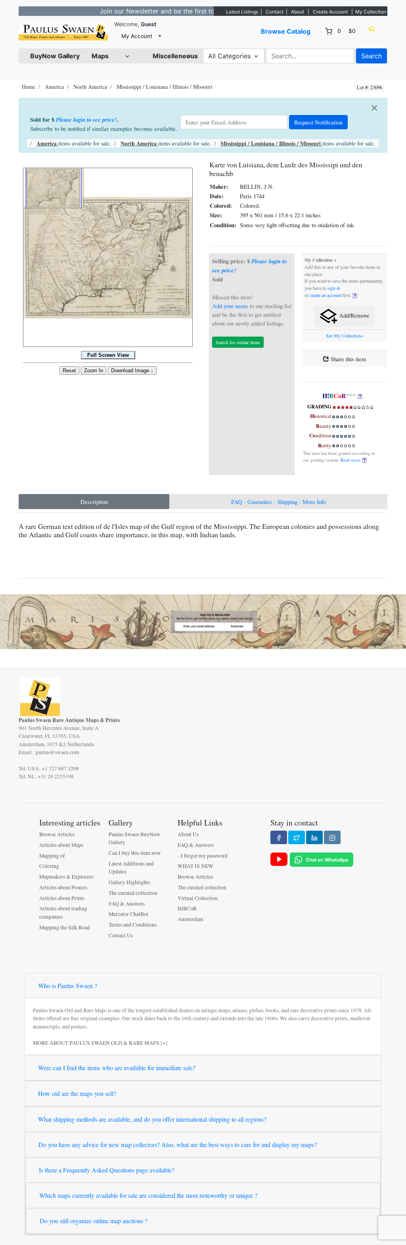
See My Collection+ (345, 336)
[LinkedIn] (314, 837)
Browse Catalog (285, 31)
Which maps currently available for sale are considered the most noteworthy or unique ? (148, 1195)
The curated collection (133, 892)
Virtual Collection (198, 898)
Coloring (49, 866)
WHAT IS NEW (195, 866)
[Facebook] (278, 837)
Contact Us (121, 935)
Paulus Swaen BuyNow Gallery (134, 838)
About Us (188, 834)
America (54, 86)
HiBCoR (187, 908)
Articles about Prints (61, 898)
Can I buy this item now (135, 852)
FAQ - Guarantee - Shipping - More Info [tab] (278, 502)
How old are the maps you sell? (77, 1093)
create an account (325, 295)
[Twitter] (296, 837)
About (297, 12)
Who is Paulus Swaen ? (67, 985)
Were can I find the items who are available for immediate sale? (116, 1067)
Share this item (347, 359)
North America (90, 86)
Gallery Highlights (129, 882)
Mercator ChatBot (128, 913)
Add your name (230, 306)
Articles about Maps (61, 845)
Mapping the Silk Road (64, 927)
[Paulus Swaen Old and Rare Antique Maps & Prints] (63, 31)
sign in (333, 288)
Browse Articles (57, 834)
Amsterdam (190, 919)
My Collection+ (372, 12)
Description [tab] (94, 502)
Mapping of (52, 855)
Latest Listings (242, 12)
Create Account (330, 12)
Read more (351, 460)
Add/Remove (353, 316)
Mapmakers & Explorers (66, 876)
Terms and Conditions (133, 924)
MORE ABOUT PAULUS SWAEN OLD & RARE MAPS (96, 1042)
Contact (274, 12)
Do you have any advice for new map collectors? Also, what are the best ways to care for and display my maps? (177, 1144)
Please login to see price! (86, 119)
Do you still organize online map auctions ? (93, 1220)
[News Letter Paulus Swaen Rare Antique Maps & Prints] (203, 621)
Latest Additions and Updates (131, 867)
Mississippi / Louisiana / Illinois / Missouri (165, 86)
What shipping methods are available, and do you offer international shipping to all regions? (152, 1119)
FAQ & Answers (127, 903)
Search (371, 56)
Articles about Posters (63, 887)
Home (28, 86)
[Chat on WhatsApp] (321, 858)
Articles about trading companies (63, 912)
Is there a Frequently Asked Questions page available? (106, 1170)
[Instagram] (332, 837)
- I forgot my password (203, 855)
